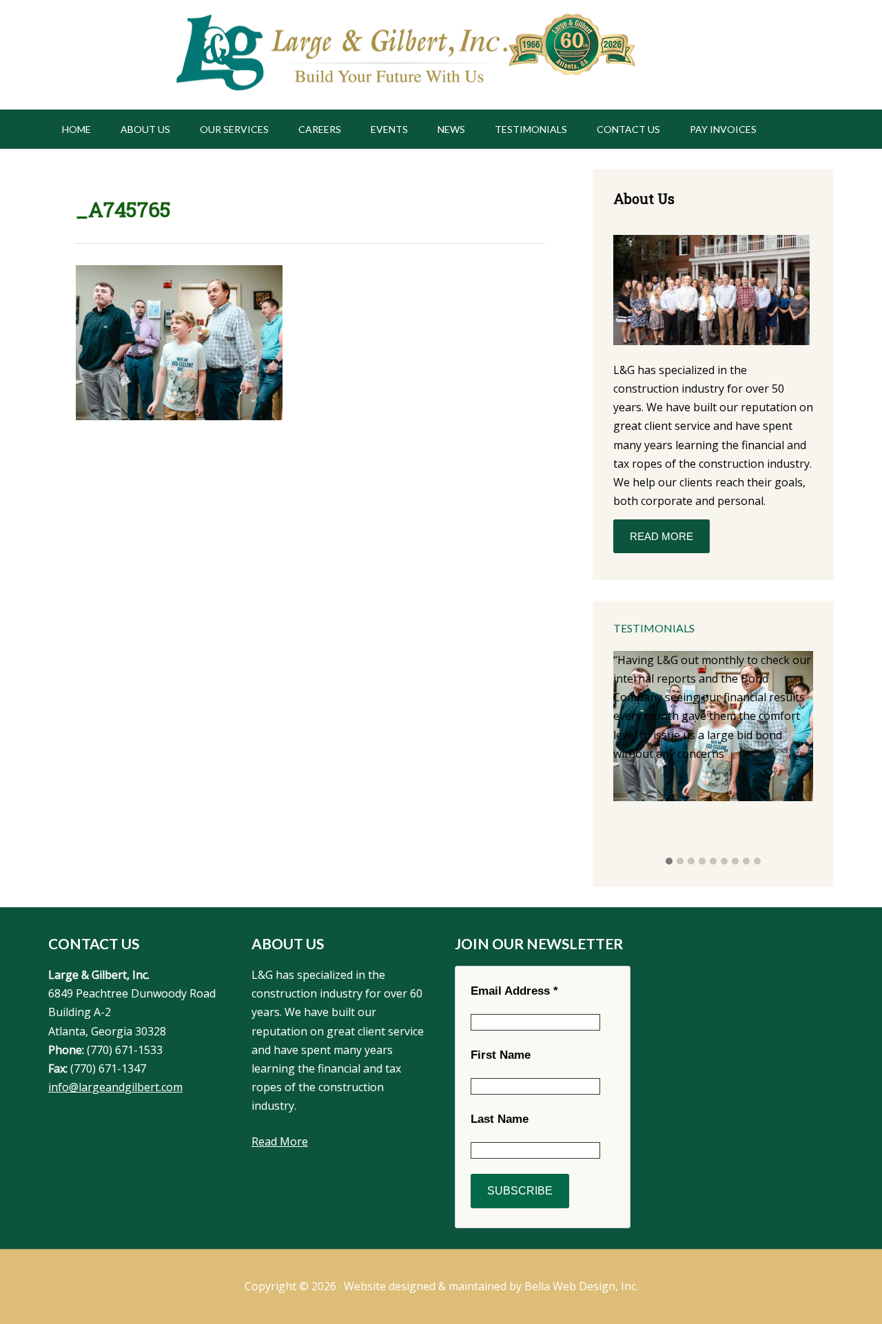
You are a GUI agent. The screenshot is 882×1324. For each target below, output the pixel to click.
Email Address (514, 991)
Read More (661, 536)
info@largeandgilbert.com (115, 1087)
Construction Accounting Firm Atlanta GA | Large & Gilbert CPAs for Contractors (340, 55)
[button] (669, 862)
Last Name (500, 1119)
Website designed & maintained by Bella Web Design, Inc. (491, 1286)
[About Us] (711, 292)
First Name (501, 1055)
